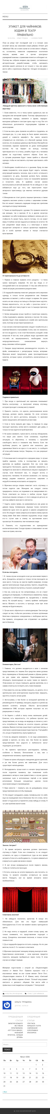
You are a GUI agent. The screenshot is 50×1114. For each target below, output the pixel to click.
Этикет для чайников (35, 993)
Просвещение (17, 993)
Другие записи (21, 1006)
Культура (8, 993)
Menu (5, 16)
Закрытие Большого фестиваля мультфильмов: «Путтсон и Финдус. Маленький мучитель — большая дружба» (15, 1030)
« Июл (5, 1092)
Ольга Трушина (22, 38)
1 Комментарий (36, 38)
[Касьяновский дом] (25, 8)
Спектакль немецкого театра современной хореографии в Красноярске (34, 1028)
